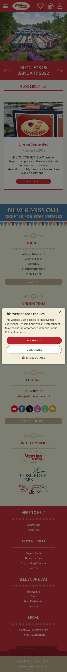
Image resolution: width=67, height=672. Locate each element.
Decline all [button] (34, 349)
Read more (19, 332)
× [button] (59, 312)
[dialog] (33, 336)
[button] (33, 358)
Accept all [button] (34, 340)
